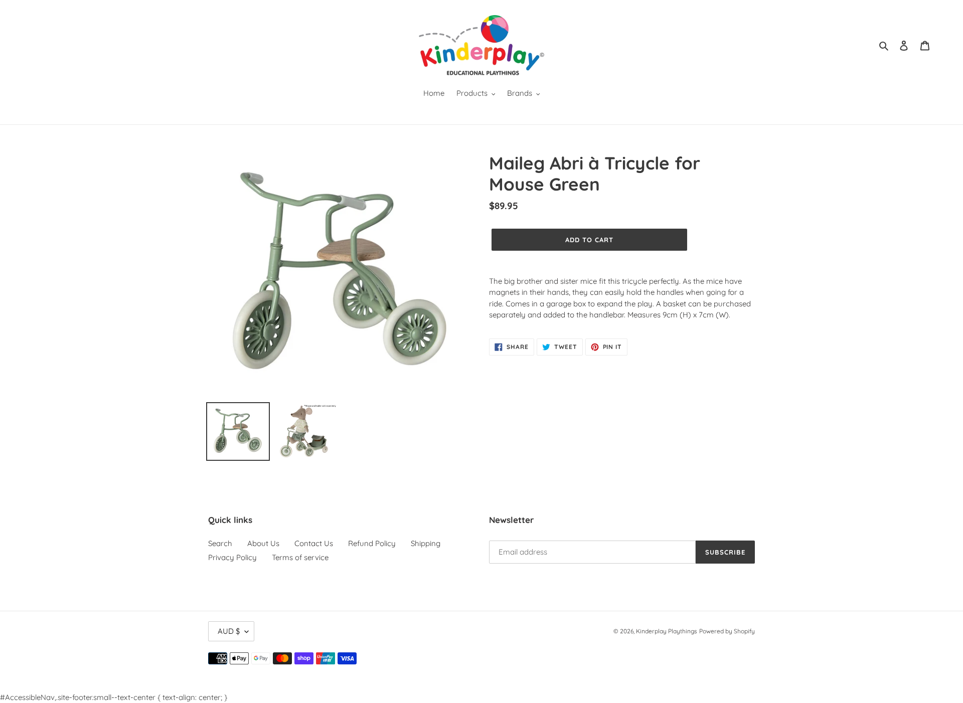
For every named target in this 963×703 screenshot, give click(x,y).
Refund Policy (372, 543)
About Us (263, 543)
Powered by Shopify (727, 631)
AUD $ (229, 631)
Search (220, 543)
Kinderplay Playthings (666, 631)
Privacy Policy (232, 557)
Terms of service (300, 557)
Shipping (425, 543)
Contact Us (313, 543)
